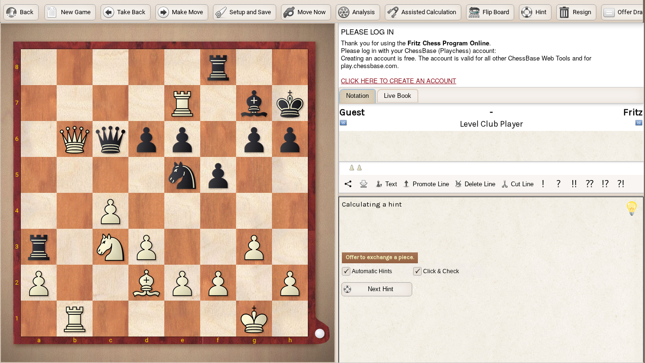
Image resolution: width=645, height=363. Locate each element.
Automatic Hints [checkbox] (372, 271)
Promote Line (431, 184)
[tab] (357, 96)
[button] (21, 12)
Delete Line (480, 184)
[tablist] (492, 141)
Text (391, 184)
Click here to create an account (398, 80)
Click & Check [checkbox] (441, 271)
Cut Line (522, 184)
